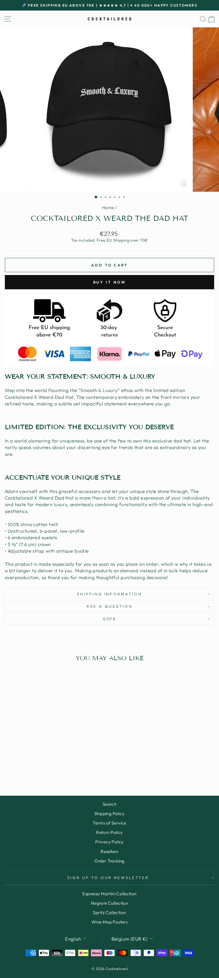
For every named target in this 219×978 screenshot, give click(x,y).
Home (108, 207)
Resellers (109, 851)
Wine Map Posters (110, 922)
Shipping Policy (109, 813)
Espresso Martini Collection (109, 893)
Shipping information (109, 594)
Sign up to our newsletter (108, 877)
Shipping (121, 240)
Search (109, 804)
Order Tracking (109, 861)
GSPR (110, 619)
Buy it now (109, 282)
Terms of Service (109, 823)
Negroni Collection (109, 903)
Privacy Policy (109, 841)
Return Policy (109, 832)
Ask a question (109, 606)
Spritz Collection (109, 912)
